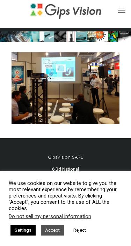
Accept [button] (52, 230)
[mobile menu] (122, 10)
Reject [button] (79, 230)
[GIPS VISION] (65, 10)
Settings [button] (23, 230)
